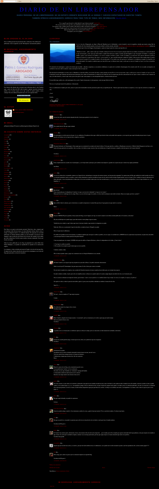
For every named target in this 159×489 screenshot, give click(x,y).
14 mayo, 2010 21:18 (60, 439)
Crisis (5, 147)
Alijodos (56, 133)
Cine (5, 141)
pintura (5, 182)
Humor (5, 166)
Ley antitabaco (7, 168)
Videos (5, 216)
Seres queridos (7, 207)
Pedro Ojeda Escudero (59, 124)
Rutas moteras (7, 201)
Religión (6, 197)
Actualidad (6, 135)
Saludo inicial (7, 203)
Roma (5, 199)
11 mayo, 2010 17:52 (60, 333)
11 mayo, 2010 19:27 (60, 360)
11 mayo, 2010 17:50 (60, 324)
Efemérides (6, 151)
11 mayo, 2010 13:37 (60, 139)
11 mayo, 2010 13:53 (60, 156)
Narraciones (7, 178)
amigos (5, 137)
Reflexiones (60, 105)
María (55, 396)
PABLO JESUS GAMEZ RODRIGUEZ (24, 109)
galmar (55, 173)
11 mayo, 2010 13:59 (60, 169)
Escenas (6, 153)
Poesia (5, 184)
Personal (6, 180)
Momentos (6, 174)
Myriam (56, 213)
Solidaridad (6, 209)
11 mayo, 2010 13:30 (60, 128)
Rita (55, 337)
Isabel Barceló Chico (59, 408)
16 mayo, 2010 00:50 (60, 461)
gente (5, 162)
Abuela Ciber (57, 292)
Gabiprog (56, 328)
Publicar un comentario (55, 465)
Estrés (5, 156)
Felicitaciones (7, 158)
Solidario (6, 211)
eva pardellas (57, 443)
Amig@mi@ (57, 348)
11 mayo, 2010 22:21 (60, 391)
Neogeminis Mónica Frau (60, 143)
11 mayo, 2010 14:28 (60, 183)
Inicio (103, 467)
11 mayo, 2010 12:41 (60, 119)
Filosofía (6, 160)
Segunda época (7, 205)
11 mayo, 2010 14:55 (60, 256)
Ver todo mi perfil (18, 112)
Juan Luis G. (57, 115)
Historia (6, 164)
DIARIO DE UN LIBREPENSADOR (79, 9)
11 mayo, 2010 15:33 (60, 287)
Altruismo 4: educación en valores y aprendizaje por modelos (134, 46)
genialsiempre (57, 160)
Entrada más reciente (55, 467)
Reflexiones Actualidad (9, 195)
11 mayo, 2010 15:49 (60, 300)
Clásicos (6, 145)
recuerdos (6, 191)
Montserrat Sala (57, 187)
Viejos (5, 218)
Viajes (5, 213)
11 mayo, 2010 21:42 (60, 377)
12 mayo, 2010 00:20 (60, 413)
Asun (55, 200)
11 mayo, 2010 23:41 (60, 404)
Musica (6, 176)
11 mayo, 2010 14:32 (60, 209)
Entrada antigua (151, 467)
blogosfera (6, 139)
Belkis (55, 430)
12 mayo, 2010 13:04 (60, 426)
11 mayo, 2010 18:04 (60, 344)
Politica (6, 186)
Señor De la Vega (58, 260)
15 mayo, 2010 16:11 (60, 448)
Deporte (6, 149)
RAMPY (56, 315)
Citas (5, 143)
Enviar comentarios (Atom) (62, 471)
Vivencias (6, 220)
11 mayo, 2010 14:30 (60, 196)
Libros (5, 170)
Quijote (6, 189)
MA (55, 417)
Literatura (6, 172)
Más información (24, 100)
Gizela (55, 364)
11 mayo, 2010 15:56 (60, 311)
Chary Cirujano (57, 304)
